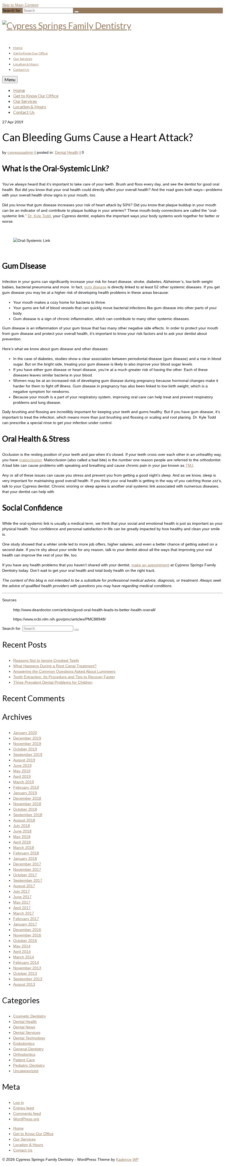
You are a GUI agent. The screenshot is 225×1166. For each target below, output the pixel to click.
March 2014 (23, 957)
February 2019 (26, 787)
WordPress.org (26, 1119)
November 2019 (27, 743)
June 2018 (22, 831)
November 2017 (27, 869)
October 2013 (25, 973)
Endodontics (24, 1043)
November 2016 (27, 935)
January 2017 (25, 924)
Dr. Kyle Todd (39, 216)
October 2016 (25, 940)
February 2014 (26, 962)
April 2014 (22, 951)
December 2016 (27, 929)
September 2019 (27, 754)
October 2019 (25, 749)
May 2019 (21, 771)
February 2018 (26, 853)
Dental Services (26, 1032)
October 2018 (25, 809)
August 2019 (24, 760)
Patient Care (24, 1060)
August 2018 (24, 820)
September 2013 (27, 979)
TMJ (189, 465)
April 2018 (22, 842)
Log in (18, 1102)
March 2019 (23, 782)
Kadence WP (127, 1159)
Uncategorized (25, 1071)
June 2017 (22, 897)
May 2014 (21, 946)
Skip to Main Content (20, 5)
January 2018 (25, 858)
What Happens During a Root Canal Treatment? (55, 666)
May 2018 (21, 836)
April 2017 (22, 908)
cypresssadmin (20, 152)
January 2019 (25, 793)
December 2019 (27, 738)
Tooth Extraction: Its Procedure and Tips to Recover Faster (64, 677)
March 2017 (23, 913)
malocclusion (30, 460)
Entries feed (23, 1108)
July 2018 (21, 825)
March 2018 (23, 847)
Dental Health (66, 152)
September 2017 (27, 880)
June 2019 (22, 765)
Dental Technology (29, 1038)
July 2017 (21, 891)
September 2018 (27, 815)
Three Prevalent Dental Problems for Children (52, 682)
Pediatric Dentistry (29, 1065)
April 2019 (22, 776)
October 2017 (25, 875)
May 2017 (21, 902)
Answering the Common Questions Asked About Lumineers (64, 671)
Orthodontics (24, 1054)
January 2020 (25, 732)
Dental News (24, 1027)
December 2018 (27, 798)
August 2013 (24, 984)
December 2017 (27, 864)
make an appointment (150, 565)
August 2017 (24, 886)
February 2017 (26, 918)
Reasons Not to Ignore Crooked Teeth (46, 660)
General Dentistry (28, 1049)
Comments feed (27, 1113)
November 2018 (27, 804)
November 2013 (27, 968)
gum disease (95, 287)
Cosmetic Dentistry (29, 1016)
